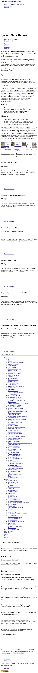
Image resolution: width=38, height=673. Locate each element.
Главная (6, 358)
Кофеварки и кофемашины (16, 386)
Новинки (7, 532)
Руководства (11, 506)
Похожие (7, 47)
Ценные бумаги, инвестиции (16, 521)
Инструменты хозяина (14, 373)
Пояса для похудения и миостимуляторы (20, 443)
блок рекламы (15, 127)
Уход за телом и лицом (14, 428)
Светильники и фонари (15, 466)
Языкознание (12, 528)
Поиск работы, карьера (15, 501)
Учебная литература (14, 518)
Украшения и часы (13, 473)
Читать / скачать (9, 189)
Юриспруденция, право (15, 526)
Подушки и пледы (13, 381)
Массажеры (11, 424)
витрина (6, 48)
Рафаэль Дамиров (17, 149)
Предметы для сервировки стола (17, 416)
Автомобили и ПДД (14, 480)
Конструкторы (12, 450)
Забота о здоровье (13, 417)
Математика (11, 493)
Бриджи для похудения (15, 438)
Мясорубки (11, 389)
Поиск (6, 537)
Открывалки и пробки (14, 406)
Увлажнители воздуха (14, 369)
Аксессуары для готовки (15, 398)
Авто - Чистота (12, 457)
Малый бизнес (12, 491)
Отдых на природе (13, 452)
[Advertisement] (13, 21)
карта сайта (7, 660)
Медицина (11, 495)
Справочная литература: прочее (17, 513)
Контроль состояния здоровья (17, 419)
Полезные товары (13, 380)
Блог (5, 536)
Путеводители (12, 504)
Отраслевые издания (14, 499)
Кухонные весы (12, 384)
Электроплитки (12, 394)
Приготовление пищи (14, 397)
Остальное (11, 460)
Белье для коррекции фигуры (16, 436)
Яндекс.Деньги (9, 651)
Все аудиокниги (9, 531)
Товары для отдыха (13, 446)
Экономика (11, 523)
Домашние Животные (14, 484)
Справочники (12, 515)
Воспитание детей (13, 482)
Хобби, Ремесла (12, 520)
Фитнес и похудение (14, 441)
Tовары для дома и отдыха (16, 93)
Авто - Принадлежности (15, 458)
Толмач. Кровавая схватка (7, 144)
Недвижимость (12, 496)
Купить (6, 44)
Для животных (12, 378)
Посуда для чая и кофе (14, 413)
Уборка (10, 361)
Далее (6, 45)
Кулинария (11, 488)
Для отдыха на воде (14, 454)
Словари (10, 510)
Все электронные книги (11, 529)
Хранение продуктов (14, 410)
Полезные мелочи (13, 439)
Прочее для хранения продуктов (17, 411)
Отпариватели (12, 365)
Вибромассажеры (13, 425)
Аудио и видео (12, 465)
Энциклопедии (12, 524)
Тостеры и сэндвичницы (15, 392)
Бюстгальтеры (12, 435)
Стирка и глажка (13, 364)
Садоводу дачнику (13, 375)
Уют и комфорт (12, 367)
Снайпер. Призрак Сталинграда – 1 (18, 145)
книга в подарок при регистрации (14, 4)
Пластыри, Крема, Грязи (15, 422)
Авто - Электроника (14, 455)
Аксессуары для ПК (14, 471)
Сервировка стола (13, 414)
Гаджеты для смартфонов (15, 468)
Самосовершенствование (15, 507)
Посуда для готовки (14, 395)
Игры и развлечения (14, 447)
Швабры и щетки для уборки (16, 362)
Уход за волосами (13, 430)
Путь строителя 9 (29, 144)
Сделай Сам (11, 509)
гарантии (7, 659)
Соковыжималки (13, 391)
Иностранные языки (14, 487)
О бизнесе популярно (14, 498)
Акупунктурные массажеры (16, 427)
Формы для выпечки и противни (18, 403)
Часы (9, 476)
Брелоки (10, 376)
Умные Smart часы (13, 477)
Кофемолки (11, 387)
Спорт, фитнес (12, 512)
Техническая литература (15, 517)
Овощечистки (12, 402)
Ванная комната (12, 370)
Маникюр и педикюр (14, 432)
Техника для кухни (13, 383)
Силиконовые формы (14, 405)
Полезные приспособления (16, 408)
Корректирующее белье (15, 433)
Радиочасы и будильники (15, 463)
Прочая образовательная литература (19, 502)
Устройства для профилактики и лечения (20, 421)
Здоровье (10, 485)
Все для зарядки (12, 469)
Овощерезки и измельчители (16, 400)
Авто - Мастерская (13, 461)
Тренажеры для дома (14, 444)
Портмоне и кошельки (14, 474)
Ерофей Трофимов (8, 148)
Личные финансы (13, 490)
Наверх (6, 668)
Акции (6, 534)
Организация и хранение (15, 372)
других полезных (7, 128)
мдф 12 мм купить (9, 140)
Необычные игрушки (14, 449)
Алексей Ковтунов (29, 148)
